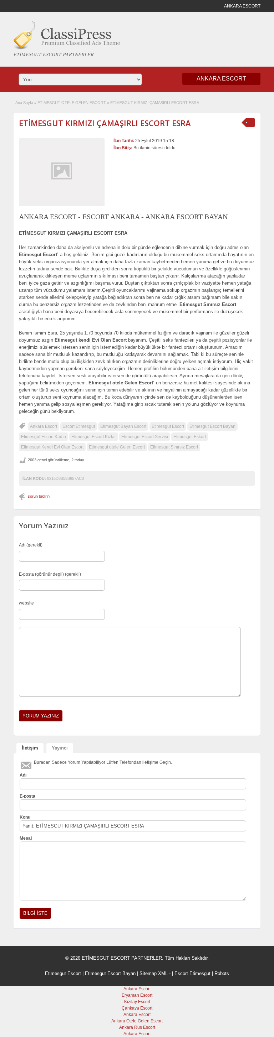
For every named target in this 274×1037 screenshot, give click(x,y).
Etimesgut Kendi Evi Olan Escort (52, 447)
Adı (23, 775)
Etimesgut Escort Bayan (212, 426)
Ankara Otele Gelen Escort (137, 1020)
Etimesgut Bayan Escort (123, 426)
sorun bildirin (39, 496)
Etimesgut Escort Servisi (144, 436)
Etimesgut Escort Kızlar (93, 436)
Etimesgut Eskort (189, 436)
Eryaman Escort (137, 995)
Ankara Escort (43, 426)
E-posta (27, 796)
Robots (221, 973)
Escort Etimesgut (78, 426)
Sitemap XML (153, 973)
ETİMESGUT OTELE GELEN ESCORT (71, 102)
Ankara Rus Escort (137, 1027)
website (26, 603)
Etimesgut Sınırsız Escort (174, 447)
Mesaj (26, 838)
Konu (25, 817)
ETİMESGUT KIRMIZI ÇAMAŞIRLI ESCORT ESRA (105, 123)
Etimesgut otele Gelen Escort (117, 447)
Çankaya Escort (137, 1008)
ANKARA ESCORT (221, 79)
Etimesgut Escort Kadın (43, 436)
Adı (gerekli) (30, 545)
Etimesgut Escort (168, 426)
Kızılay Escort (137, 1001)
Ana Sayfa (24, 102)
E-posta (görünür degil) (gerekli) (50, 574)
